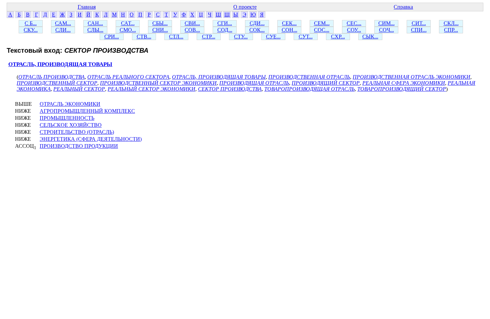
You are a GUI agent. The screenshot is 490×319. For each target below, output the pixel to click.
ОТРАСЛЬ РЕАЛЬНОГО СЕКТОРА (128, 77)
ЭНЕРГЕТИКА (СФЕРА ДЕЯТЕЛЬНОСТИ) (91, 139)
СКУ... (31, 30)
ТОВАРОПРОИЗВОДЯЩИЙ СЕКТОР (401, 89)
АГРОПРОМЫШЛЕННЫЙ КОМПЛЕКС (87, 111)
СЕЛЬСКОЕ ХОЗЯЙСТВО (71, 125)
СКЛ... (451, 23)
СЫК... (370, 36)
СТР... (208, 36)
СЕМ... (322, 23)
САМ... (63, 23)
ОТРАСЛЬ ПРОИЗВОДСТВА (51, 77)
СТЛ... (176, 36)
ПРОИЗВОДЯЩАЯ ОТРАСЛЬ (254, 83)
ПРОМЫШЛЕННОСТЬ (67, 118)
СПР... (451, 30)
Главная (87, 7)
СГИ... (224, 23)
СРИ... (111, 36)
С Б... (31, 23)
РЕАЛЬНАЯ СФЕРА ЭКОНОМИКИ (403, 83)
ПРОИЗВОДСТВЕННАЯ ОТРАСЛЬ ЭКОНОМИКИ (411, 77)
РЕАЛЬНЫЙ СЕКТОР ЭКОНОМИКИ (151, 89)
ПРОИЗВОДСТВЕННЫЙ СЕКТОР (57, 83)
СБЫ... (160, 23)
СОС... (321, 30)
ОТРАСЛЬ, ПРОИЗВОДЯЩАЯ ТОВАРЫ (60, 64)
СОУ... (354, 30)
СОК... (257, 30)
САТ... (128, 23)
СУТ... (306, 36)
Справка (403, 7)
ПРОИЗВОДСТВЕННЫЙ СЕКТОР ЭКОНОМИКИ (158, 83)
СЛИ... (63, 30)
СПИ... (419, 30)
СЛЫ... (95, 30)
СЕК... (289, 23)
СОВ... (192, 30)
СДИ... (257, 23)
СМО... (128, 30)
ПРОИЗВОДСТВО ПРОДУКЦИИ (79, 146)
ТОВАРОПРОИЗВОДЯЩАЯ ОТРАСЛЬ (309, 89)
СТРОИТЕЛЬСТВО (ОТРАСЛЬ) (77, 132)
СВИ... (192, 23)
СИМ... (386, 23)
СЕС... (354, 23)
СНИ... (160, 30)
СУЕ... (273, 36)
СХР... (338, 36)
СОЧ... (386, 30)
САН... (95, 23)
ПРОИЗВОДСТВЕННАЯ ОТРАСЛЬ (309, 77)
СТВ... (144, 36)
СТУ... (241, 36)
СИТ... (419, 23)
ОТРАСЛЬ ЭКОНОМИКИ (70, 104)
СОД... (224, 30)
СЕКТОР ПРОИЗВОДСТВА (230, 89)
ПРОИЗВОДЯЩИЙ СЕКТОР (326, 83)
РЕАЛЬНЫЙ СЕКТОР (79, 89)
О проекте (245, 7)
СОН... (289, 30)
